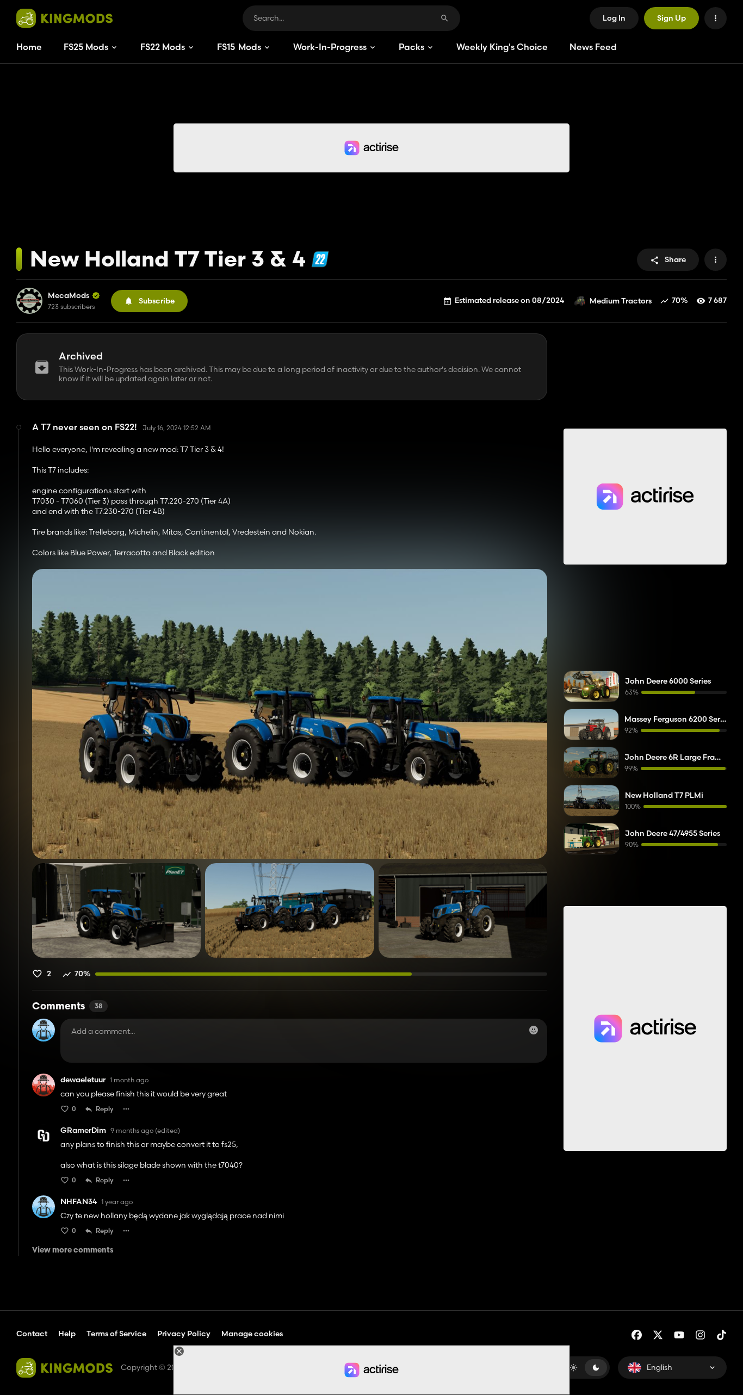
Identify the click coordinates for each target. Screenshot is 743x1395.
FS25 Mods (86, 46)
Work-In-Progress (330, 46)
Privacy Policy (183, 1333)
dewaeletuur (83, 1079)
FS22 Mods (162, 46)
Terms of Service (116, 1333)
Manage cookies (252, 1333)
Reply (105, 1109)
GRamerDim (83, 1130)
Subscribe (157, 301)
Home (29, 46)
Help (67, 1333)
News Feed (593, 46)
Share (675, 259)
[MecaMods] (29, 301)
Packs (411, 46)
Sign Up (671, 18)
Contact (31, 1333)
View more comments (73, 1251)
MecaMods (68, 295)
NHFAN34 (78, 1201)
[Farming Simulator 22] (320, 259)
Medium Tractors (621, 301)
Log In (614, 18)
